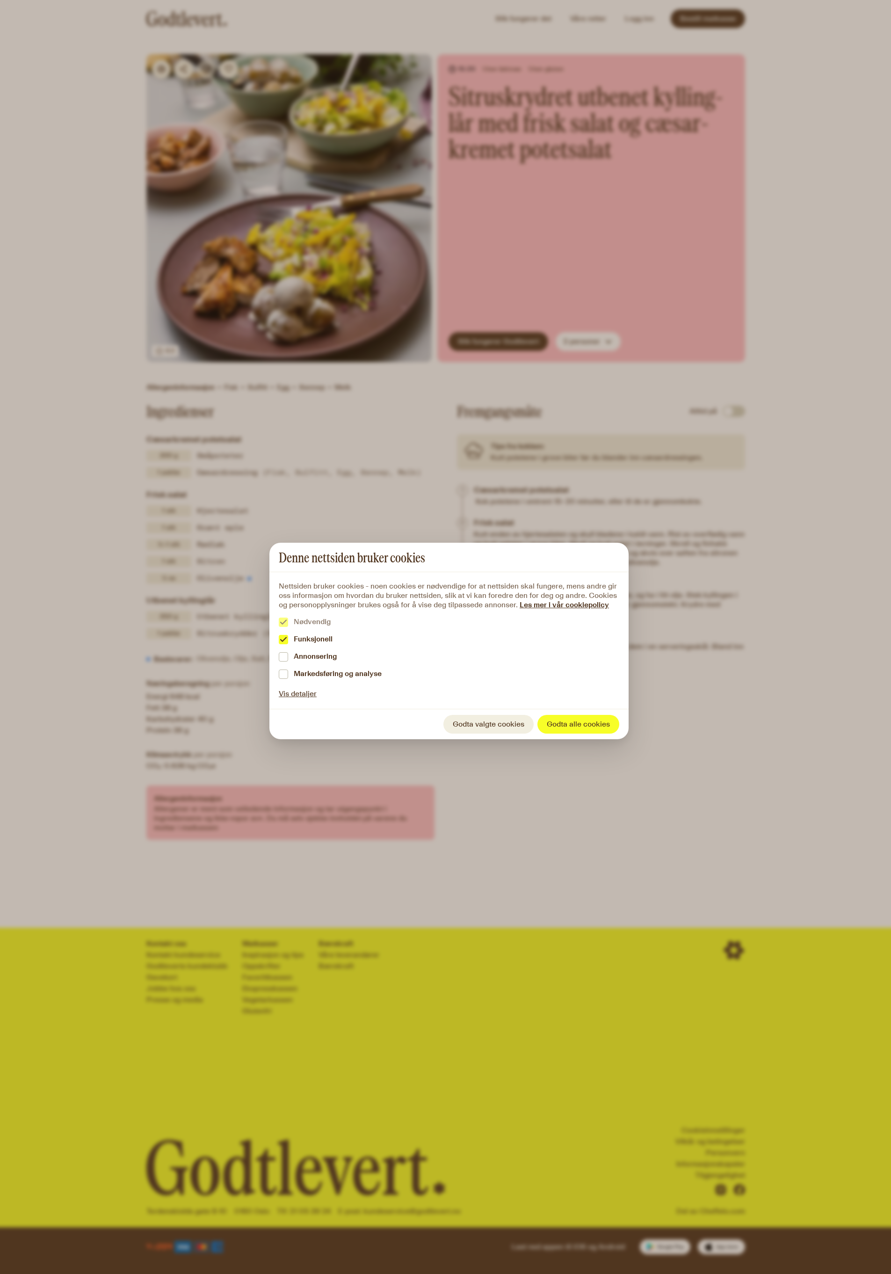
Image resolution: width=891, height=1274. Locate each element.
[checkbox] (283, 622)
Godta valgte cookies (488, 724)
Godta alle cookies (578, 724)
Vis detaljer (298, 693)
